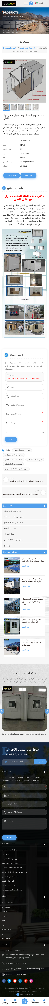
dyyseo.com (36, 991)
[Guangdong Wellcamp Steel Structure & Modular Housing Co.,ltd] (9, 3)
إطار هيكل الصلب (8, 881)
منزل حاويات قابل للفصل (13, 539)
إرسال (8, 837)
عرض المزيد (26, 566)
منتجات (4, 911)
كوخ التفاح (7, 545)
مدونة (3, 925)
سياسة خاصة (6, 938)
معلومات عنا (6, 907)
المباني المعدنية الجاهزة (13, 459)
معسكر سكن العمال (9, 885)
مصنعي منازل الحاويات (13, 464)
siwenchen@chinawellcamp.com (31, 969)
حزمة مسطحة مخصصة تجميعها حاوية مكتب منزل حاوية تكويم (31, 642)
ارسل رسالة (24, 1001)
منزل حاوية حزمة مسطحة (14, 516)
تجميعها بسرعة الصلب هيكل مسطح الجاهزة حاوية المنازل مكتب (33, 602)
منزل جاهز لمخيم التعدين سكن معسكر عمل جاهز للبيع (33, 559)
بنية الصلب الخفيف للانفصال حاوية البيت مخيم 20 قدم (32, 580)
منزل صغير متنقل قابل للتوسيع (16, 468)
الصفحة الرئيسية (10, 48)
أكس (3, 934)
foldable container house (12, 868)
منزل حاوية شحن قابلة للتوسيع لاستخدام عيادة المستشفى (24, 734)
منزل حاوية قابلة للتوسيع (10, 859)
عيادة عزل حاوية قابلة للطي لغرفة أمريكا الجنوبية (32, 620)
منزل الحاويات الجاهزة (9, 850)
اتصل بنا (4, 916)
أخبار (3, 920)
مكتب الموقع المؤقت (22, 450)
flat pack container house (12, 890)
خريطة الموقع (6, 929)
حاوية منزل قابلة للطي (12, 510)
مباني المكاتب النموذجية (13, 454)
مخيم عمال (5, 854)
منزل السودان (9, 533)
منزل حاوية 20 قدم (34, 459)
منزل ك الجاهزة (10, 528)
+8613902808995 (23, 974)
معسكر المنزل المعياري (10, 876)
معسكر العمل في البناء (10, 863)
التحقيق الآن (11, 175)
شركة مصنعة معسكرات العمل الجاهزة (14, 872)
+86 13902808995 (13, 963)
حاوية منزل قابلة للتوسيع (27, 48)
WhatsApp (28, 175)
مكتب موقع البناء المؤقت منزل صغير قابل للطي (23, 378)
